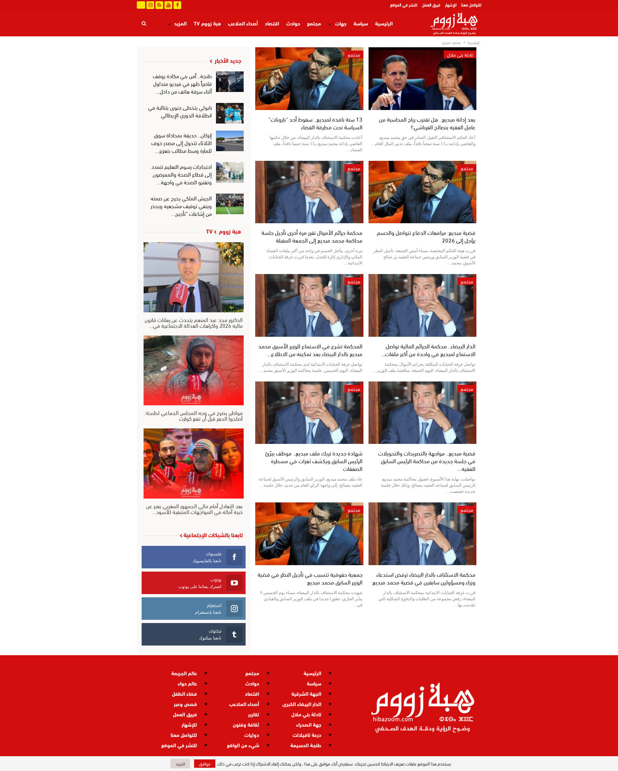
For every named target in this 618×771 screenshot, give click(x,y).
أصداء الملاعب (243, 23)
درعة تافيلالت (307, 734)
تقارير (253, 714)
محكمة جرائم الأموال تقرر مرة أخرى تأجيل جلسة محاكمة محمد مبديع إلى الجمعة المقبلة (311, 236)
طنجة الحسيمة (305, 744)
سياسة (360, 23)
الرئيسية (384, 23)
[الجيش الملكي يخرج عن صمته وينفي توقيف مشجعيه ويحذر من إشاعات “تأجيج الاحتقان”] (230, 204)
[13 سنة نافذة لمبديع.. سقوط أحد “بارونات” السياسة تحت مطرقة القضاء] (309, 78)
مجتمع (314, 23)
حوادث (293, 23)
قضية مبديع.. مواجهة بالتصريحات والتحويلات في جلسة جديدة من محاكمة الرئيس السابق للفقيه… (426, 460)
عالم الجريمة (184, 672)
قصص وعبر (185, 703)
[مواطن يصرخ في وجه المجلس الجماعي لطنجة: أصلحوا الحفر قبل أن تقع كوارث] (194, 370)
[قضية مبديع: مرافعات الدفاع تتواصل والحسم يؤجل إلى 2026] (422, 192)
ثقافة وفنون (246, 724)
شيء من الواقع (243, 744)
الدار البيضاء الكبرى (301, 703)
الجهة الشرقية (306, 693)
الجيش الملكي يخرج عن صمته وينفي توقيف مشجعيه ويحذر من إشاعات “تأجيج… (181, 205)
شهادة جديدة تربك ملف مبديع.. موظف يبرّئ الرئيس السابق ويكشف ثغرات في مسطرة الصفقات (313, 460)
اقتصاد (272, 23)
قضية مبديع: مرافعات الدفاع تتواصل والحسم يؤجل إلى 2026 (426, 236)
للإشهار (450, 4)
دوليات (251, 734)
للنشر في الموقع (403, 4)
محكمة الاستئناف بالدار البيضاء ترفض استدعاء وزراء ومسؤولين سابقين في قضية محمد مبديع (423, 578)
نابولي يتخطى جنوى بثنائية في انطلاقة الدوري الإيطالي (180, 111)
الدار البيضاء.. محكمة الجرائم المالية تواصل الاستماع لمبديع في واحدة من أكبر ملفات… (428, 349)
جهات (340, 23)
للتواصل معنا (471, 4)
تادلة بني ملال (460, 54)
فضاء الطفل (184, 693)
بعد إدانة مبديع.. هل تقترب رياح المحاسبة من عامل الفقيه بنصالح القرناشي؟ (427, 123)
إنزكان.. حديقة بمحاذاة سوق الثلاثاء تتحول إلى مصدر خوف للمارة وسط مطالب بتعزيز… (181, 142)
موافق (205, 763)
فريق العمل (431, 4)
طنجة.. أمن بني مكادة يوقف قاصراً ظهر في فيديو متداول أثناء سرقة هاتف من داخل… (182, 83)
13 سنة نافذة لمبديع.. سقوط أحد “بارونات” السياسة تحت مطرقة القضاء (315, 123)
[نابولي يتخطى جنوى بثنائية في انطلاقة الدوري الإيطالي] (230, 113)
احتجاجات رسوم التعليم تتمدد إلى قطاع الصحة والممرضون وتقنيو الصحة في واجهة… (181, 174)
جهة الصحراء (308, 724)
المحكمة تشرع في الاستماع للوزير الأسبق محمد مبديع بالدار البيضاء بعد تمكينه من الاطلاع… (310, 349)
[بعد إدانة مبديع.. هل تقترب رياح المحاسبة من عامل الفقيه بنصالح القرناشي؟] (422, 78)
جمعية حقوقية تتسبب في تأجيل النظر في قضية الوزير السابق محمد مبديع (310, 578)
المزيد (180, 23)
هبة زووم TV (207, 23)
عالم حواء (187, 683)
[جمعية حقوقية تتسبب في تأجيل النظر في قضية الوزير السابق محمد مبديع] (309, 533)
